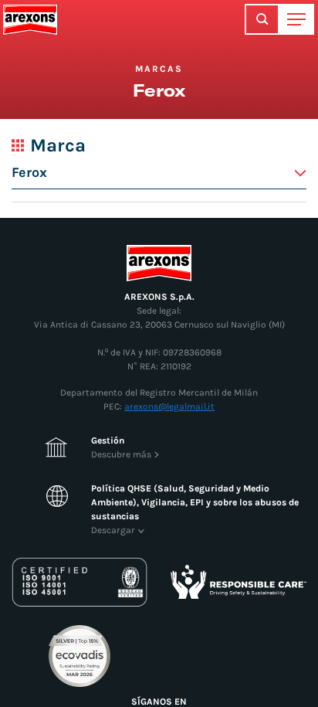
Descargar (113, 530)
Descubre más (121, 454)
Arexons (30, 19)
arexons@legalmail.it (169, 406)
